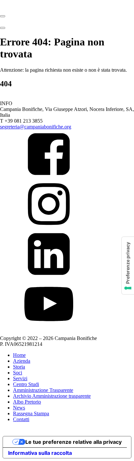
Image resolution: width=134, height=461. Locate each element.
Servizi (20, 378)
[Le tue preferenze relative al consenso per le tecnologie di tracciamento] (128, 265)
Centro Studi (26, 384)
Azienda (21, 361)
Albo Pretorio (27, 402)
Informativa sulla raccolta (40, 453)
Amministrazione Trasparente (43, 390)
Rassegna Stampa (31, 413)
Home (19, 355)
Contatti (21, 419)
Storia (19, 367)
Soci (17, 372)
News (19, 407)
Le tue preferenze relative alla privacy (73, 442)
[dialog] (67, 392)
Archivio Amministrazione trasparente (52, 396)
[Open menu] (2, 16)
